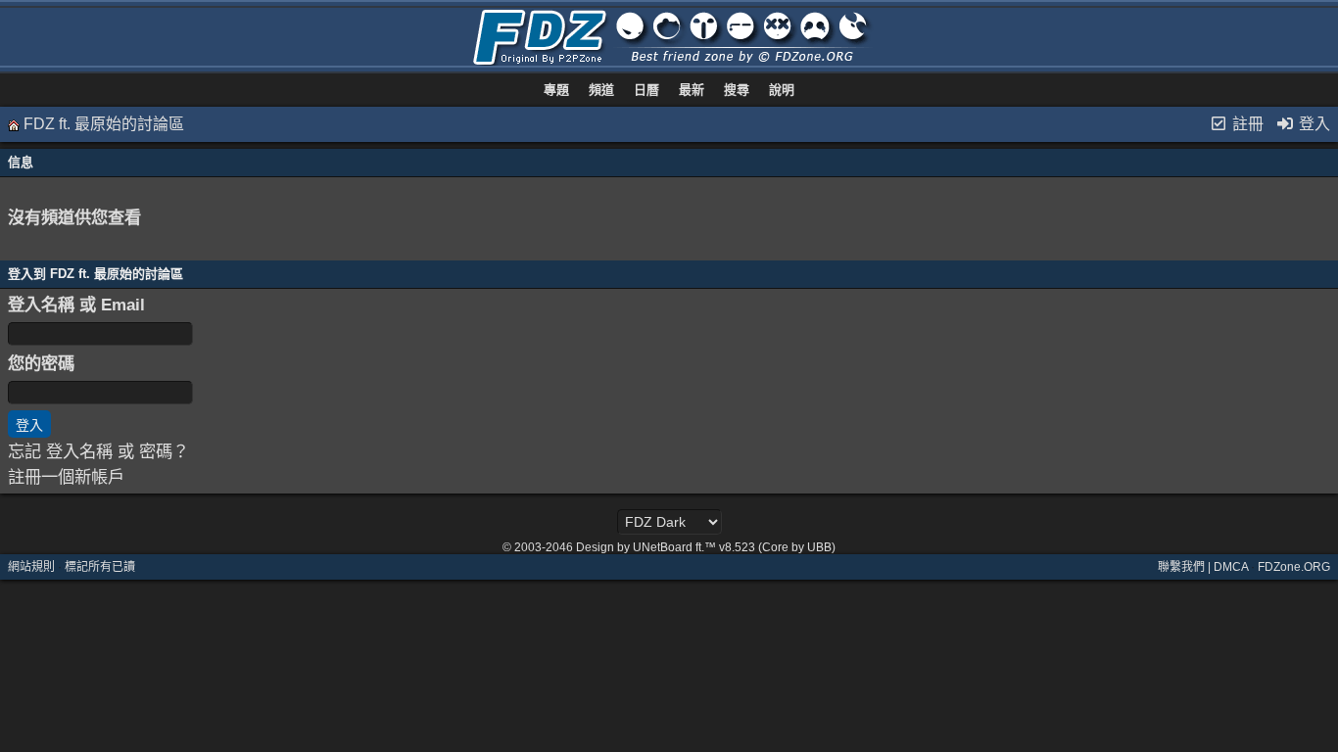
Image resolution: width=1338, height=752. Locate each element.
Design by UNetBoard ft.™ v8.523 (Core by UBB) (706, 547)
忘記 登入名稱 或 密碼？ (98, 451)
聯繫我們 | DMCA (1203, 567)
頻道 (601, 89)
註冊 (1246, 124)
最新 (691, 89)
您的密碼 (41, 363)
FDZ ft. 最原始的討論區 (104, 124)
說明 (781, 89)
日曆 (646, 89)
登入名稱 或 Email (76, 304)
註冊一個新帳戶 (66, 477)
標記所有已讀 (100, 567)
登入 (1312, 124)
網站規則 (31, 567)
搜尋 (736, 89)
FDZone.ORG (1294, 567)
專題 (556, 89)
